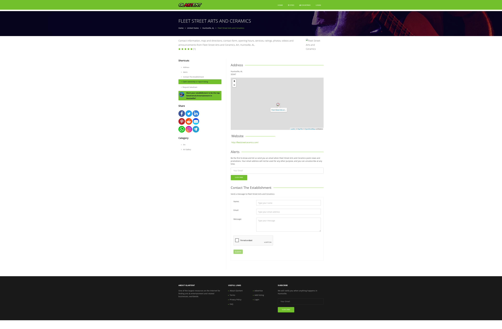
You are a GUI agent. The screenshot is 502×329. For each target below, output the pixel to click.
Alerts (185, 72)
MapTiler (300, 129)
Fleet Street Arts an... (278, 110)
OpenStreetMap (310, 129)
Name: (236, 201)
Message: (237, 219)
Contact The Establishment (193, 77)
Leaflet (293, 129)
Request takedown (190, 87)
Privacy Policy (235, 299)
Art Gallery (187, 149)
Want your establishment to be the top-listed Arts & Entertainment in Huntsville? (203, 96)
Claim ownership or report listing (195, 81)
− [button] (234, 85)
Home (280, 5)
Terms (232, 295)
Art (184, 144)
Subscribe (239, 177)
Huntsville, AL (208, 28)
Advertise (259, 290)
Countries (305, 5)
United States (193, 28)
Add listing (259, 295)
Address (186, 67)
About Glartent (236, 290)
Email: (236, 210)
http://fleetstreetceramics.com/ (244, 142)
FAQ (231, 304)
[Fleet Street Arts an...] (277, 104)
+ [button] (234, 81)
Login (318, 5)
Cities (291, 5)
